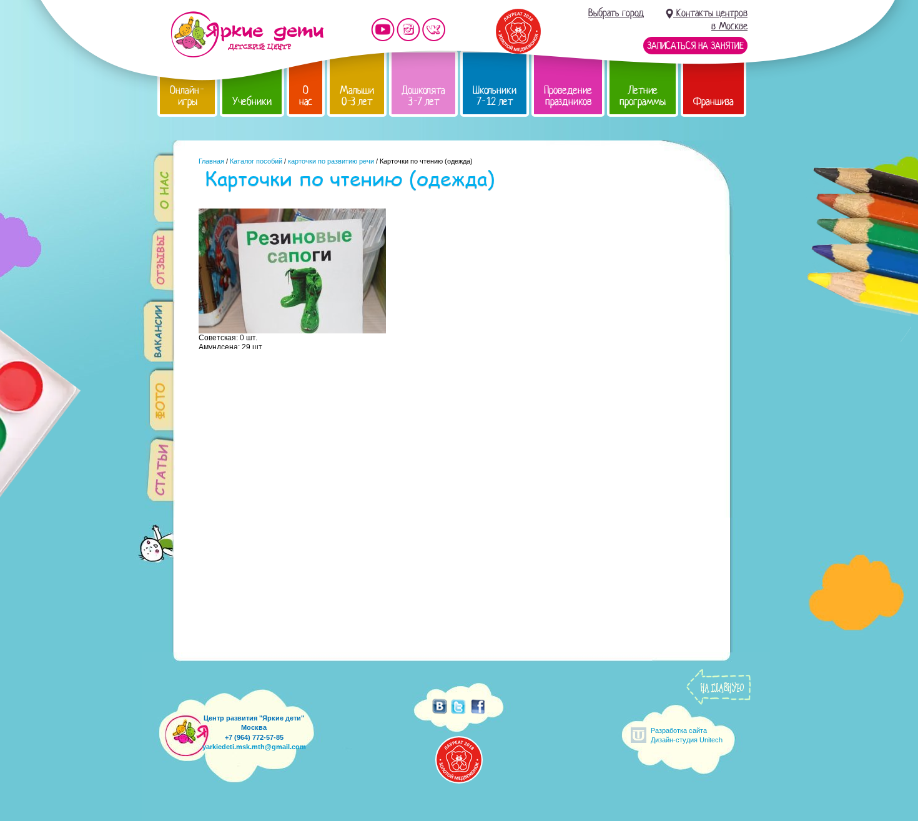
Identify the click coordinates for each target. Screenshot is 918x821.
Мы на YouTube (383, 29)
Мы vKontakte (434, 29)
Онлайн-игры (187, 96)
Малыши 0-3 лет (357, 96)
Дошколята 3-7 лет (423, 96)
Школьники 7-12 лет (494, 96)
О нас (305, 96)
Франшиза (713, 101)
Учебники (252, 101)
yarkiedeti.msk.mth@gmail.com (254, 746)
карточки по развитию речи (331, 161)
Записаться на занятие (695, 45)
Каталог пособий (256, 161)
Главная (211, 161)
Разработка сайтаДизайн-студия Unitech (687, 735)
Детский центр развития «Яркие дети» (246, 34)
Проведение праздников (568, 96)
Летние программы (642, 96)
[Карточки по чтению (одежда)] (292, 330)
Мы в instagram (408, 29)
